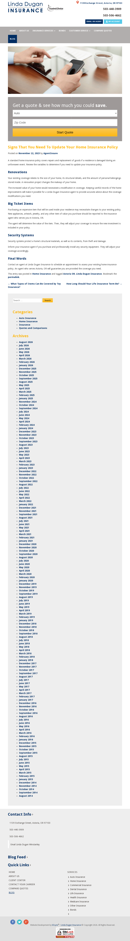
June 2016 (24, 723)
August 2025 (26, 382)
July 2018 (24, 640)
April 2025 (24, 388)
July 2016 (24, 719)
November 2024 (27, 401)
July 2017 (24, 680)
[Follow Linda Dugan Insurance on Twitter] (19, 922)
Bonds (72, 910)
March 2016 (25, 733)
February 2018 (27, 657)
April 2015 (24, 769)
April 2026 (24, 355)
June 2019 (24, 604)
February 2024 (27, 425)
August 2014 (26, 796)
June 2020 (24, 564)
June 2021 (24, 524)
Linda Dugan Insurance (89, 274)
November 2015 (27, 746)
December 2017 (27, 663)
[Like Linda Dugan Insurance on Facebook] (12, 922)
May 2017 (24, 686)
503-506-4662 (111, 15)
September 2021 (28, 514)
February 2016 (27, 736)
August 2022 (26, 484)
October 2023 (26, 438)
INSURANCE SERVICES (42, 31)
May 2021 (24, 527)
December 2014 (27, 782)
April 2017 (24, 690)
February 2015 (27, 776)
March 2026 (25, 358)
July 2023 (24, 448)
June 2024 (24, 415)
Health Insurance (78, 897)
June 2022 (24, 491)
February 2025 (27, 395)
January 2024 (26, 428)
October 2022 (26, 478)
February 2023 (27, 464)
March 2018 (25, 653)
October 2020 (26, 551)
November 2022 (27, 474)
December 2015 (27, 743)
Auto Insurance (27, 318)
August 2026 (26, 342)
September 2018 (28, 633)
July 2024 (24, 411)
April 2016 (24, 729)
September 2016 (28, 713)
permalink (13, 277)
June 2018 (24, 643)
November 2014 (27, 786)
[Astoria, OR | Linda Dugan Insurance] (25, 7)
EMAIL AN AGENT (94, 21)
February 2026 (27, 362)
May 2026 (24, 352)
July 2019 (24, 600)
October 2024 (26, 405)
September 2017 (28, 673)
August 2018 (26, 637)
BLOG (12, 39)
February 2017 (27, 696)
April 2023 (24, 458)
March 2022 (25, 501)
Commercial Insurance (80, 885)
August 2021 (26, 517)
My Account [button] (114, 22)
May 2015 (24, 766)
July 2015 (24, 759)
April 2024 (24, 421)
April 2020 (24, 570)
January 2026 (26, 365)
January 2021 (26, 541)
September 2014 (28, 792)
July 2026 (24, 345)
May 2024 (24, 418)
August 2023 (26, 445)
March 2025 (25, 392)
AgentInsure (50, 153)
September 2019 (28, 594)
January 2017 (26, 700)
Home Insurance (41, 274)
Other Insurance (77, 905)
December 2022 (27, 471)
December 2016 (27, 703)
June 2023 (24, 451)
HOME (13, 31)
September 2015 (28, 753)
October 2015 (26, 749)
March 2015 (25, 772)
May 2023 (24, 454)
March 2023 (25, 461)
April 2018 (24, 650)
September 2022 (28, 481)
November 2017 (27, 666)
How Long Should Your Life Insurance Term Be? (94, 283)
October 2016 (26, 710)
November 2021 (27, 511)
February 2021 (27, 537)
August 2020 (26, 557)
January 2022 (26, 504)
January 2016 (26, 739)
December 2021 (27, 507)
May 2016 (24, 726)
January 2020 (26, 580)
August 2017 (26, 676)
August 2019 (26, 597)
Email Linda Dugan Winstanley (25, 844)
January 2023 (26, 468)
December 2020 (27, 544)
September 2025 (28, 378)
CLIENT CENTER (17, 880)
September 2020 (28, 554)
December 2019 (27, 584)
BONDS (62, 31)
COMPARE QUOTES (103, 31)
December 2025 (27, 368)
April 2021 (24, 531)
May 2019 (24, 607)
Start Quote (65, 132)
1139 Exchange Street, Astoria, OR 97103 (101, 3)
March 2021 (25, 534)
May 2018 (24, 647)
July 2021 (24, 521)
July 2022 (24, 488)
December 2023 (27, 431)
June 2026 (24, 348)
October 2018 (26, 630)
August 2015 (26, 756)
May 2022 (24, 494)
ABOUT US (24, 31)
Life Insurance (76, 893)
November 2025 (27, 372)
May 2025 (24, 385)
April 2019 (24, 610)
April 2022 (24, 498)
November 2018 (27, 627)
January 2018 (26, 660)
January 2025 (26, 398)
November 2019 (27, 587)
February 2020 (27, 577)
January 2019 (26, 620)
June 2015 (24, 763)
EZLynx (55, 925)
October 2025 (26, 375)
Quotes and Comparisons (33, 328)
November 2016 (27, 706)
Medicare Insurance (79, 901)
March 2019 (25, 613)
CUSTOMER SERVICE (78, 31)
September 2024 (28, 408)
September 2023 (28, 441)
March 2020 (25, 574)
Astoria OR (69, 274)
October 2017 (26, 670)
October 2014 (26, 789)
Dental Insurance (78, 889)
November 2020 (27, 547)
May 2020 (24, 567)
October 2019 (26, 590)
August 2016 (26, 716)
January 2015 (26, 779)
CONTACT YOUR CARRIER (22, 884)
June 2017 (24, 683)
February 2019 (27, 617)
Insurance (24, 324)
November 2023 (27, 435)
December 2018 (27, 623)
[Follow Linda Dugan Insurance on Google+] (26, 922)
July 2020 (24, 560)
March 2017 (25, 693)
